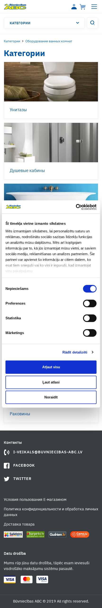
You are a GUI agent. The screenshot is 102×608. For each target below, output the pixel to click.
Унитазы (18, 110)
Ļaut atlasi (51, 382)
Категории (20, 23)
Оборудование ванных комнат (48, 41)
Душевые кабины (27, 171)
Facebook (24, 466)
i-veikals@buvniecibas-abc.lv (48, 452)
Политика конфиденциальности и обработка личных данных (51, 512)
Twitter (22, 479)
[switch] (90, 303)
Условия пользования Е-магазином (35, 500)
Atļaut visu (51, 367)
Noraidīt (51, 397)
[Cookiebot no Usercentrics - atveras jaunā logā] (76, 207)
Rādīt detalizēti (75, 352)
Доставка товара (19, 525)
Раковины (20, 414)
